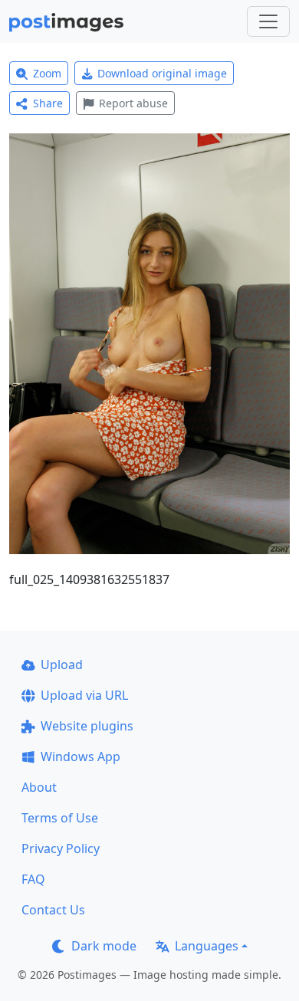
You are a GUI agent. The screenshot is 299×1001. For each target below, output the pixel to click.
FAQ (33, 879)
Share (48, 103)
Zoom (47, 73)
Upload (62, 664)
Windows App (80, 756)
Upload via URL (84, 695)
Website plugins (87, 725)
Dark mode (103, 945)
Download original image (162, 73)
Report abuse (133, 103)
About (39, 787)
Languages (206, 945)
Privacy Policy (60, 848)
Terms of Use (59, 817)
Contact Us (53, 909)
